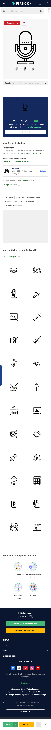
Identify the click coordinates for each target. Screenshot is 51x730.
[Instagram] (32, 668)
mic (16, 201)
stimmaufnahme (27, 201)
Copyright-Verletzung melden (18, 695)
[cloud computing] (37, 457)
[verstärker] (37, 480)
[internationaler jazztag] (14, 410)
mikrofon (20, 197)
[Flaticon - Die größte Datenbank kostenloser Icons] (22, 3)
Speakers (25, 180)
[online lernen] (37, 410)
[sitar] (14, 457)
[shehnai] (37, 317)
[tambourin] (37, 434)
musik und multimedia (13, 205)
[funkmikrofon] (14, 480)
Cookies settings (39, 695)
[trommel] (14, 387)
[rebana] (14, 270)
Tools (5, 645)
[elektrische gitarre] (37, 340)
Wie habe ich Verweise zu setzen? (16, 161)
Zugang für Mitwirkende (25, 623)
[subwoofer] (37, 504)
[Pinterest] (25, 668)
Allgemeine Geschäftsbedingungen (25, 689)
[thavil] (14, 340)
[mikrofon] (37, 293)
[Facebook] (13, 668)
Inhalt (6, 640)
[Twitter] (19, 668)
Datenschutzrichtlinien (17, 692)
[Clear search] (35, 11)
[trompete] (37, 363)
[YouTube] (38, 668)
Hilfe (5, 651)
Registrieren (25, 683)
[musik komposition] (14, 317)
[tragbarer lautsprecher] (14, 504)
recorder (7, 201)
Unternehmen (9, 656)
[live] (37, 270)
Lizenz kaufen (25, 132)
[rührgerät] (37, 527)
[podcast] (14, 293)
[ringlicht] (14, 363)
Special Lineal (11, 185)
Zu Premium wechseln (25, 630)
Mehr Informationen (33, 127)
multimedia (8, 197)
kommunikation (33, 197)
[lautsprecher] (14, 527)
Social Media (25, 661)
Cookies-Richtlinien (36, 692)
